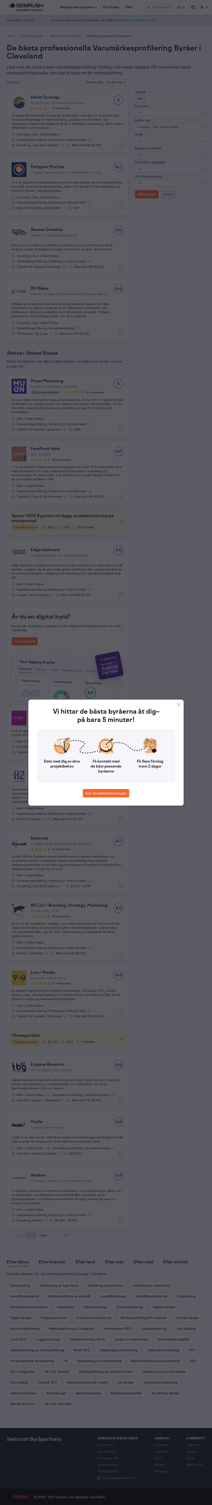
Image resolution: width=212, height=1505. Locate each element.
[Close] (179, 705)
